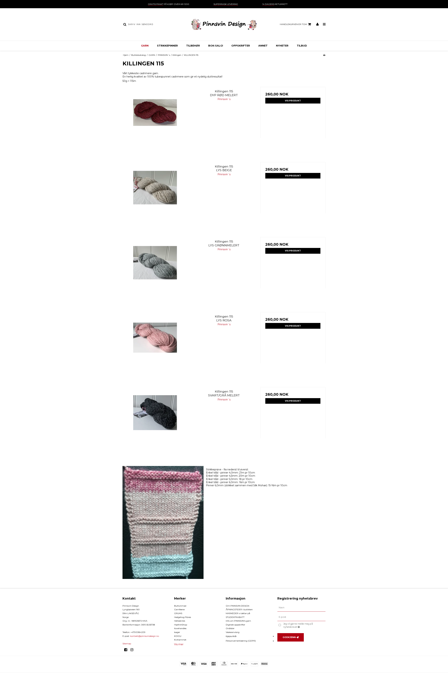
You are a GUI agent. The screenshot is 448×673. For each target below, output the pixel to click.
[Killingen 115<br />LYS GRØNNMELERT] (155, 269)
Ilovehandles (180, 628)
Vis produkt (293, 100)
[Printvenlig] (324, 55)
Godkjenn (289, 637)
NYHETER (282, 45)
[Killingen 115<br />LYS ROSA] (155, 344)
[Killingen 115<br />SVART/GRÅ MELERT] (155, 419)
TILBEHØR (193, 45)
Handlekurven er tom (293, 24)
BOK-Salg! (215, 45)
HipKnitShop (180, 624)
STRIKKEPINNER (167, 45)
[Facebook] (127, 650)
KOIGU (177, 636)
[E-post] (301, 616)
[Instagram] (133, 650)
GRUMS (178, 613)
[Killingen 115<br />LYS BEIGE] (155, 194)
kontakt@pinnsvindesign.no (144, 636)
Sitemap (126, 643)
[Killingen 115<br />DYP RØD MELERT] (155, 119)
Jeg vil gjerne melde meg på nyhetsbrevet (304, 625)
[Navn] (301, 607)
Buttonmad (180, 605)
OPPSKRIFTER (240, 45)
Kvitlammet (180, 639)
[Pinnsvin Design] (224, 24)
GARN (145, 45)
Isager (177, 632)
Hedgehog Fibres (182, 617)
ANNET (263, 45)
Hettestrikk (179, 620)
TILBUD (302, 45)
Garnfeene (179, 609)
